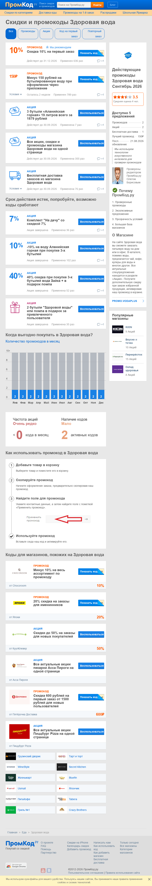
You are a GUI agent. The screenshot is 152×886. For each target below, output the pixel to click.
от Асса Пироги (18, 679)
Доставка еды (48, 12)
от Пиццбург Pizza (20, 745)
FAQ (43, 845)
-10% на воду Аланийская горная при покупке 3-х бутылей (48, 250)
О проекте (47, 842)
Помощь (46, 849)
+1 (102, 60)
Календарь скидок (78, 845)
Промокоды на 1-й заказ (78, 12)
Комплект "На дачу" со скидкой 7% (46, 222)
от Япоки (14, 617)
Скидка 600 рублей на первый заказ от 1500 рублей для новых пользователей (51, 701)
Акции (46, 31)
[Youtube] (43, 870)
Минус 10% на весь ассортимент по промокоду (49, 573)
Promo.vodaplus (124, 300)
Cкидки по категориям (18, 12)
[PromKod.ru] (22, 4)
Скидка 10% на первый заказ (50, 51)
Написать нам (102, 842)
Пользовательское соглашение (85, 872)
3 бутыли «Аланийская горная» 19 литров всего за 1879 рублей (49, 115)
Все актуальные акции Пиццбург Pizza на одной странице (54, 733)
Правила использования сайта (122, 872)
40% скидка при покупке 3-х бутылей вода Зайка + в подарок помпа (49, 280)
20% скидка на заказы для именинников (51, 603)
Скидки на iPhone (77, 842)
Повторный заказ (94, 34)
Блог (112, 4)
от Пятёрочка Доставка (23, 714)
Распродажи (108, 12)
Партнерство (48, 852)
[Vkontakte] (49, 870)
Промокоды (28, 31)
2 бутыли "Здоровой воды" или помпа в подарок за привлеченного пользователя (49, 313)
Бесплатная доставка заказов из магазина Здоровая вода (44, 179)
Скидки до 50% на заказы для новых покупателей (54, 634)
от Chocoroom (17, 585)
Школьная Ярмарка (135, 12)
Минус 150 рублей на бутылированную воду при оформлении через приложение (49, 83)
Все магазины (128, 845)
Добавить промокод (79, 849)
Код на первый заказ (68, 34)
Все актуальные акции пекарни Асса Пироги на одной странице (53, 667)
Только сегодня (129, 842)
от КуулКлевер (18, 648)
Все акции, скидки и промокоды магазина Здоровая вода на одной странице (47, 147)
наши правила (120, 879)
